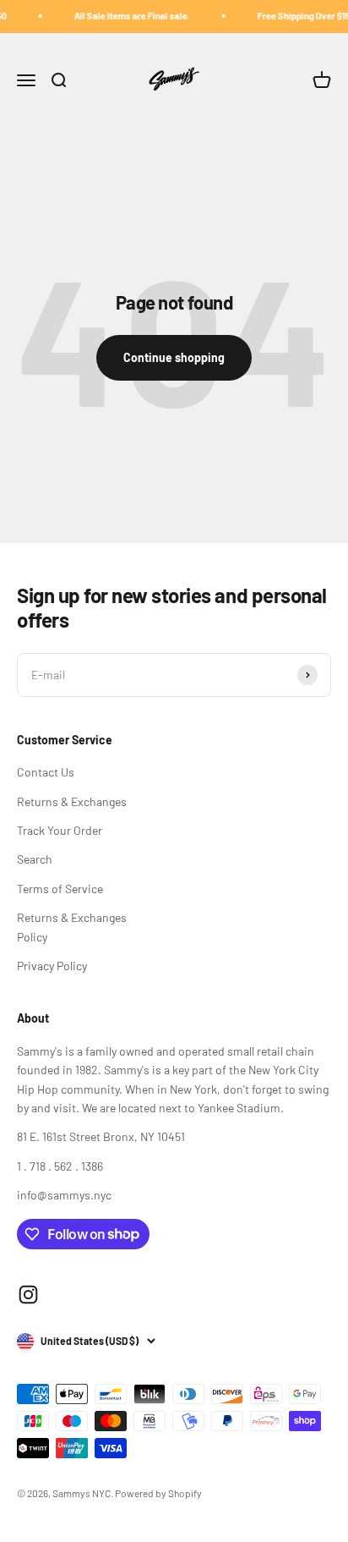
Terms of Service (60, 888)
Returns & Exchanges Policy (72, 926)
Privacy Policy (52, 965)
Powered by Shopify (158, 1493)
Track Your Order (59, 830)
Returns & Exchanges (72, 801)
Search (34, 859)
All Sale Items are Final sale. (126, 15)
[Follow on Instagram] (28, 1294)
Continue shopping (174, 357)
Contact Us (45, 772)
